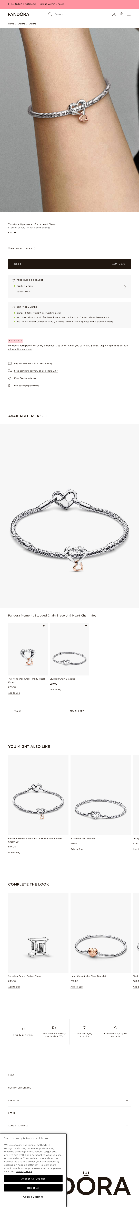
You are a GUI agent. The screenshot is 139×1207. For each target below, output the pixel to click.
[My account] (114, 14)
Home (11, 24)
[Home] (18, 14)
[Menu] (129, 14)
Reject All (33, 1187)
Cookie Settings (33, 1196)
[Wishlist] (44, 626)
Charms (21, 24)
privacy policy (23, 1171)
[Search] (50, 14)
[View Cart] (121, 14)
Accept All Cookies (33, 1178)
